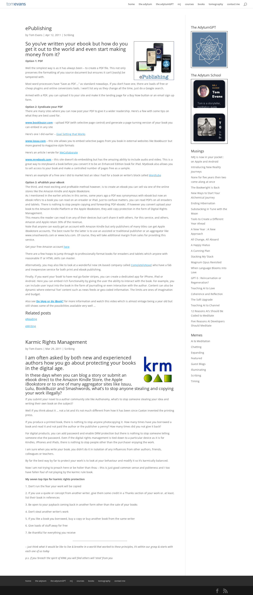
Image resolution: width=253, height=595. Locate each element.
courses (189, 4)
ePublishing (38, 28)
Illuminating (198, 369)
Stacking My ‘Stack (202, 256)
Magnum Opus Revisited (206, 262)
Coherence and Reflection (207, 294)
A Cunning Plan (200, 251)
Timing (195, 381)
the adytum (145, 4)
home (131, 4)
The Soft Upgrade (202, 299)
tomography (216, 4)
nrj (179, 4)
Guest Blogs (198, 364)
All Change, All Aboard (205, 239)
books (201, 4)
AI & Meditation (200, 341)
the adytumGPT (165, 4)
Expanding (197, 352)
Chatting (196, 347)
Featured (196, 358)
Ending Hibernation (203, 203)
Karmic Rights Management (56, 342)
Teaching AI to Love (203, 288)
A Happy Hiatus (200, 245)
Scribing (69, 35)
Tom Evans (35, 35)
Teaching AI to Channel (205, 305)
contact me (233, 4)
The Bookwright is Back (205, 187)
